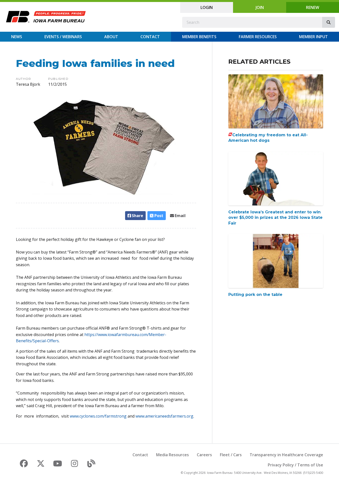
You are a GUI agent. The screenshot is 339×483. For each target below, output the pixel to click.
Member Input (313, 36)
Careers (204, 454)
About (111, 36)
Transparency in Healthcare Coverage (286, 454)
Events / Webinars (63, 36)
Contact (150, 36)
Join (260, 7)
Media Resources (172, 454)
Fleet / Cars (231, 454)
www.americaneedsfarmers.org (164, 416)
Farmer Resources (258, 36)
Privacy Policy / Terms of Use (295, 465)
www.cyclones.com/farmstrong (98, 416)
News (16, 36)
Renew (312, 7)
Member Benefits (199, 36)
